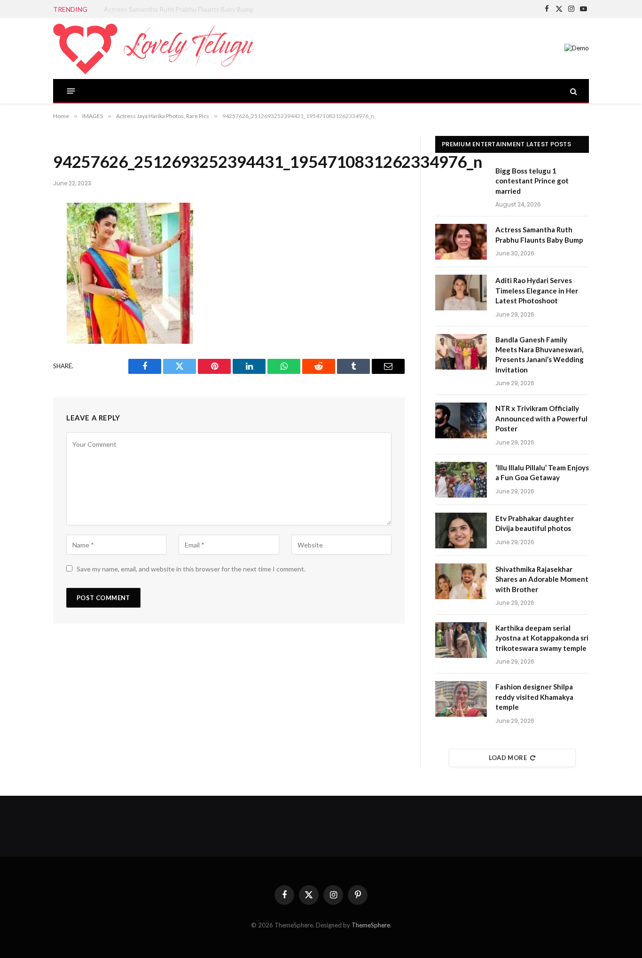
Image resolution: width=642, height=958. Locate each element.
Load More (508, 757)
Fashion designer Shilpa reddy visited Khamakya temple (534, 696)
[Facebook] (21, 235)
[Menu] (71, 91)
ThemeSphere (371, 925)
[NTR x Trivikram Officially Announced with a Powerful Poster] (461, 420)
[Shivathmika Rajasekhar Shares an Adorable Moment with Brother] (461, 581)
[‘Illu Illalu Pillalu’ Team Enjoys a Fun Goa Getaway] (461, 480)
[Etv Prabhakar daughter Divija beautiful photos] (461, 530)
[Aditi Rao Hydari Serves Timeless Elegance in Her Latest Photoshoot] (461, 292)
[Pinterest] (21, 310)
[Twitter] (21, 260)
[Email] (21, 335)
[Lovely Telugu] (153, 48)
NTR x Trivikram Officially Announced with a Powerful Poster (541, 418)
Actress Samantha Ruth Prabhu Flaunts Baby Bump (179, 9)
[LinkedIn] (21, 285)
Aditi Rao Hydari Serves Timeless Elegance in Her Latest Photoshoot (536, 290)
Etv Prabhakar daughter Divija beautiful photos (534, 523)
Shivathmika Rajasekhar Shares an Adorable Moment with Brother (541, 579)
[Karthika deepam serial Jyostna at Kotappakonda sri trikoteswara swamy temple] (461, 640)
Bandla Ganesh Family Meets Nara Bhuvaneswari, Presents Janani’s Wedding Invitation (539, 354)
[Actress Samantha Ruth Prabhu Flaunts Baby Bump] (461, 242)
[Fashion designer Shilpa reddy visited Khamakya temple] (461, 699)
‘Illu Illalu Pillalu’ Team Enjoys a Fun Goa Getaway (542, 472)
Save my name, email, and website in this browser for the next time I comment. (191, 569)
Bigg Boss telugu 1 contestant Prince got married (532, 180)
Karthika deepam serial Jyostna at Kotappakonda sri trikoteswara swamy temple (541, 638)
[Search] (572, 91)
